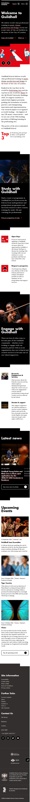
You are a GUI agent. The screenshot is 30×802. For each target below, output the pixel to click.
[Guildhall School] (5, 3)
